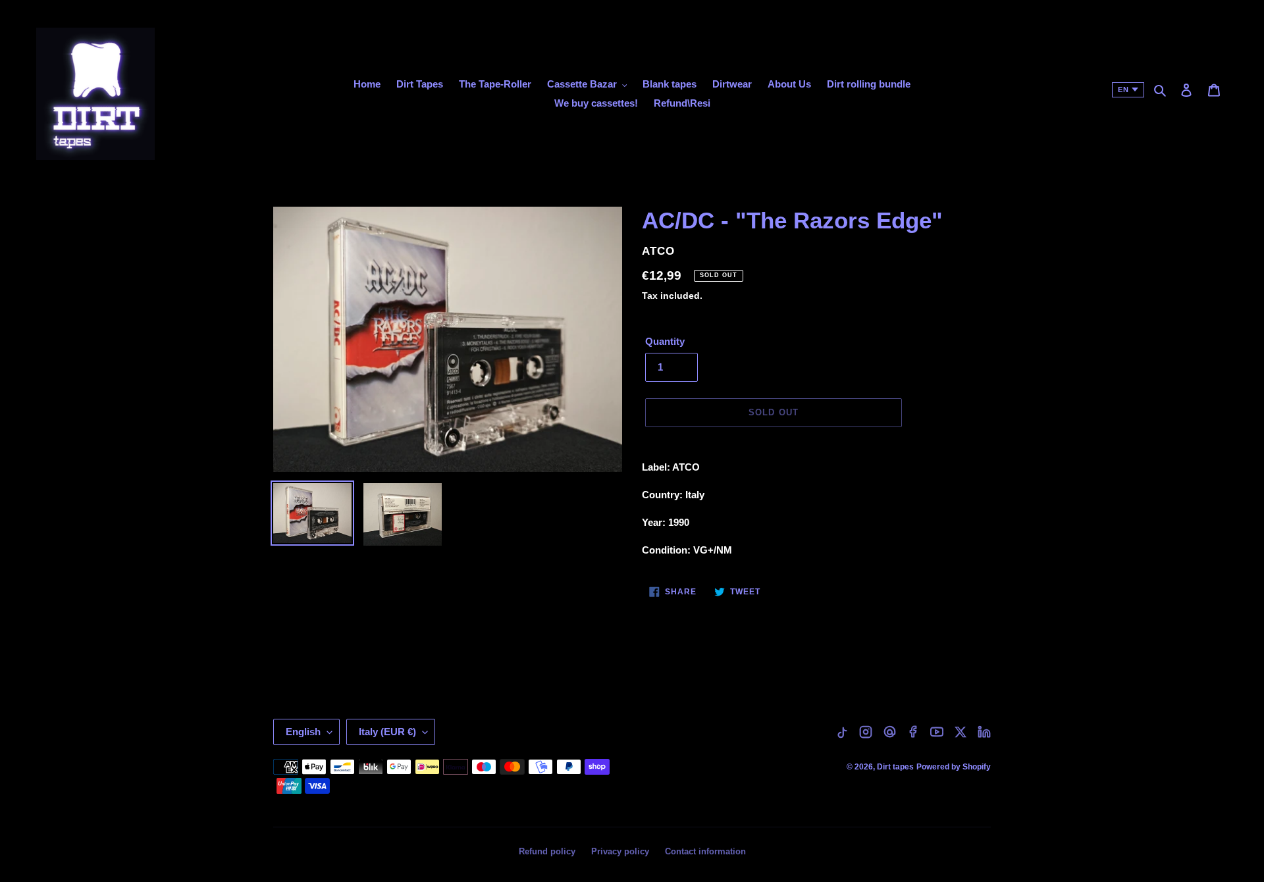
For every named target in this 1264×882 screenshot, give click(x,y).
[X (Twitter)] (960, 732)
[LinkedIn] (984, 732)
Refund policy (547, 851)
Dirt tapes (895, 766)
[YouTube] (936, 732)
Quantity (665, 341)
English (303, 731)
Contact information (705, 851)
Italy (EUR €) (387, 731)
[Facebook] (913, 732)
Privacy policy (620, 851)
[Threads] (889, 732)
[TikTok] (842, 732)
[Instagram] (865, 732)
